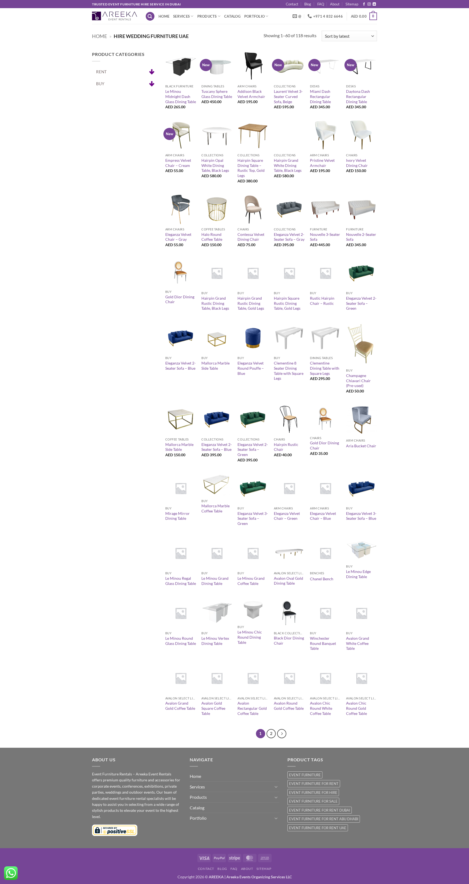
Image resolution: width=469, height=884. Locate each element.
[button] (150, 16)
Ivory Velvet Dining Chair (357, 163)
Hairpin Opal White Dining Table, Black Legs (215, 165)
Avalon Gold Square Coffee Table (213, 708)
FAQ (320, 4)
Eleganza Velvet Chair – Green (287, 516)
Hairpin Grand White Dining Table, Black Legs (288, 165)
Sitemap (352, 4)
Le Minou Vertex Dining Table (215, 641)
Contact (292, 4)
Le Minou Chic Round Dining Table (249, 637)
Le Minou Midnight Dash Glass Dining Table (180, 96)
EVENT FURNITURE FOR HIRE (313, 792)
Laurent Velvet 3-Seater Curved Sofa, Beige (288, 96)
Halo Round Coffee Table (211, 237)
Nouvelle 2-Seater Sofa (361, 237)
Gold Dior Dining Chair (179, 299)
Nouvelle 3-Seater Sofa (325, 237)
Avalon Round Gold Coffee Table (289, 706)
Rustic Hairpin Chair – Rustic (322, 301)
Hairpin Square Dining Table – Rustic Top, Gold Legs (251, 168)
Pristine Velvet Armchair (322, 163)
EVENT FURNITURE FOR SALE (313, 801)
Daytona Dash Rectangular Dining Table (358, 96)
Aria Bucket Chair (361, 445)
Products (207, 16)
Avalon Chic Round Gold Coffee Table (356, 708)
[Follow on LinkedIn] (374, 4)
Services (181, 16)
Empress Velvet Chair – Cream (178, 163)
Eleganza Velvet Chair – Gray (178, 237)
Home (164, 16)
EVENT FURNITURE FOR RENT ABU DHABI (323, 819)
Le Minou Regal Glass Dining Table (180, 581)
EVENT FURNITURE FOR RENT (313, 783)
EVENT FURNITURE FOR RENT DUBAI (319, 810)
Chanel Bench (321, 578)
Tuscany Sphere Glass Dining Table (216, 94)
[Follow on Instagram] (369, 4)
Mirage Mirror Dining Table (177, 516)
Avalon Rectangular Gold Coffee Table (252, 708)
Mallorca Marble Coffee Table (215, 508)
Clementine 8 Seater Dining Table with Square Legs (288, 371)
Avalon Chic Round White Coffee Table (321, 708)
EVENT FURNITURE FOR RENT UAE (317, 828)
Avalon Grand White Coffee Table (357, 643)
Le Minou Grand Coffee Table (251, 581)
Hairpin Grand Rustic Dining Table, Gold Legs (250, 303)
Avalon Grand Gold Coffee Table (180, 706)
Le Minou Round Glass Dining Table (180, 641)
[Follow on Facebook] (364, 4)
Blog (307, 4)
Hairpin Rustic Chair (286, 447)
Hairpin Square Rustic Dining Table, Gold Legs (287, 303)
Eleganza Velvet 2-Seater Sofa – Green (361, 303)
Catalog (232, 16)
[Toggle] (276, 786)
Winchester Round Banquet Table (323, 643)
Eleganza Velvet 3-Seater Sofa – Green (252, 518)
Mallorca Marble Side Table (215, 365)
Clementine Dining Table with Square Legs (324, 368)
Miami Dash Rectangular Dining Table (320, 96)
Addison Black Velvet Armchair (251, 94)
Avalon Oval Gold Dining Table (288, 581)
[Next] (281, 733)
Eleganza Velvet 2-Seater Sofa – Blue (180, 365)
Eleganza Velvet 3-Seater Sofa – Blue (361, 516)
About (335, 4)
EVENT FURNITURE (305, 775)
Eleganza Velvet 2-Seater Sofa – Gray (289, 237)
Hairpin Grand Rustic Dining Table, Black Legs (215, 303)
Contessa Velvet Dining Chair (250, 237)
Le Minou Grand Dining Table (215, 581)
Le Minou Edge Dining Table (358, 574)
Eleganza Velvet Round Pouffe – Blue (250, 368)
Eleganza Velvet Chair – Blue (323, 516)
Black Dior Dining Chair (289, 640)
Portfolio (254, 16)
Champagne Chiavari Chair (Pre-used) (358, 380)
